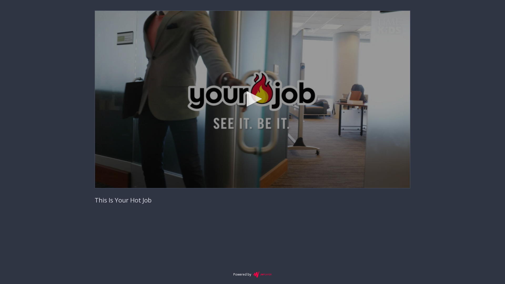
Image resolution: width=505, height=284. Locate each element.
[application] (252, 99)
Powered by (242, 274)
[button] (252, 98)
